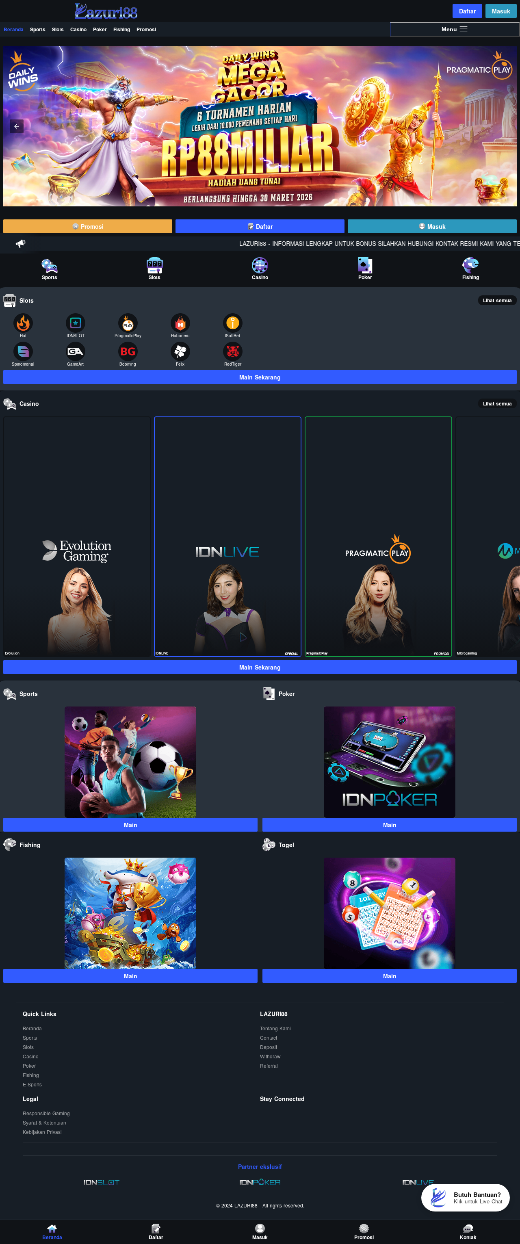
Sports (38, 29)
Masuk (501, 11)
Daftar (467, 11)
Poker (100, 29)
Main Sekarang (260, 377)
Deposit (268, 1046)
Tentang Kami (275, 1028)
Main (130, 825)
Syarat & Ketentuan (44, 1122)
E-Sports (32, 1084)
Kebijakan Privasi (42, 1131)
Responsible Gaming (46, 1113)
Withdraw (270, 1056)
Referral (269, 1065)
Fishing (121, 29)
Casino (78, 29)
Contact (268, 1037)
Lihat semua (497, 300)
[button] (503, 126)
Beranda (14, 29)
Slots (58, 29)
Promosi (146, 29)
